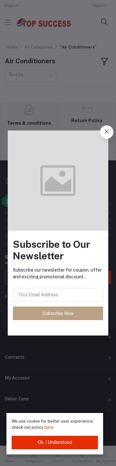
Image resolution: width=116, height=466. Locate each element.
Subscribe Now (58, 313)
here (48, 427)
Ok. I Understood (55, 442)
